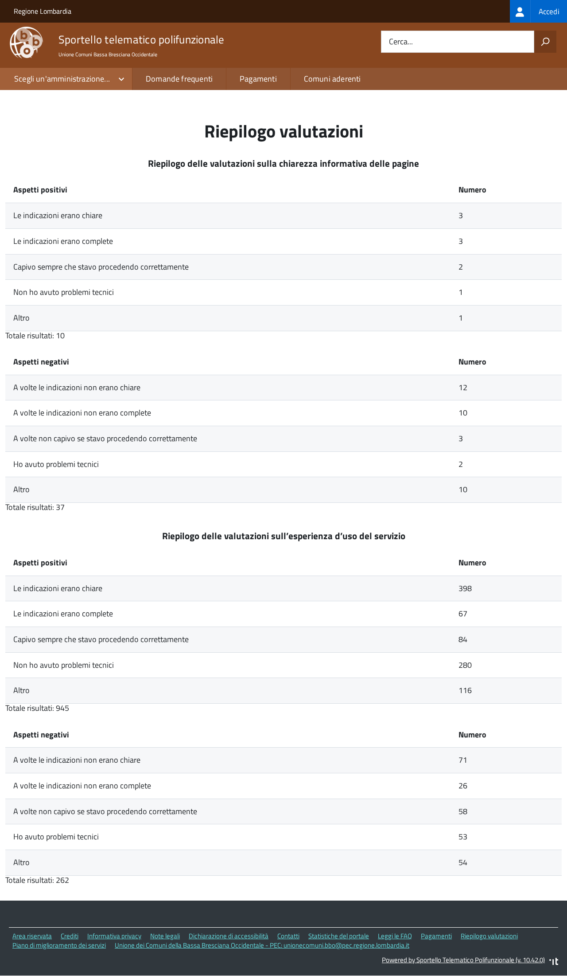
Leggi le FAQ (395, 936)
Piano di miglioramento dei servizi (59, 945)
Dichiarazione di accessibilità (228, 936)
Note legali (165, 936)
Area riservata (32, 936)
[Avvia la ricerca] (545, 42)
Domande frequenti (179, 79)
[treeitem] (538, 11)
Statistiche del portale (338, 936)
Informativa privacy (114, 936)
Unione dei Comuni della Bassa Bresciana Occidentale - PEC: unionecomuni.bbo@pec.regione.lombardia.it (262, 945)
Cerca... (401, 42)
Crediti (69, 936)
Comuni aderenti (332, 79)
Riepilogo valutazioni (489, 936)
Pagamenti (258, 79)
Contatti (288, 936)
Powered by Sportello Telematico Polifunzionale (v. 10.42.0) (463, 960)
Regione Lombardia (42, 11)
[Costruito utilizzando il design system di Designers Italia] (553, 962)
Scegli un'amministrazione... (62, 79)
